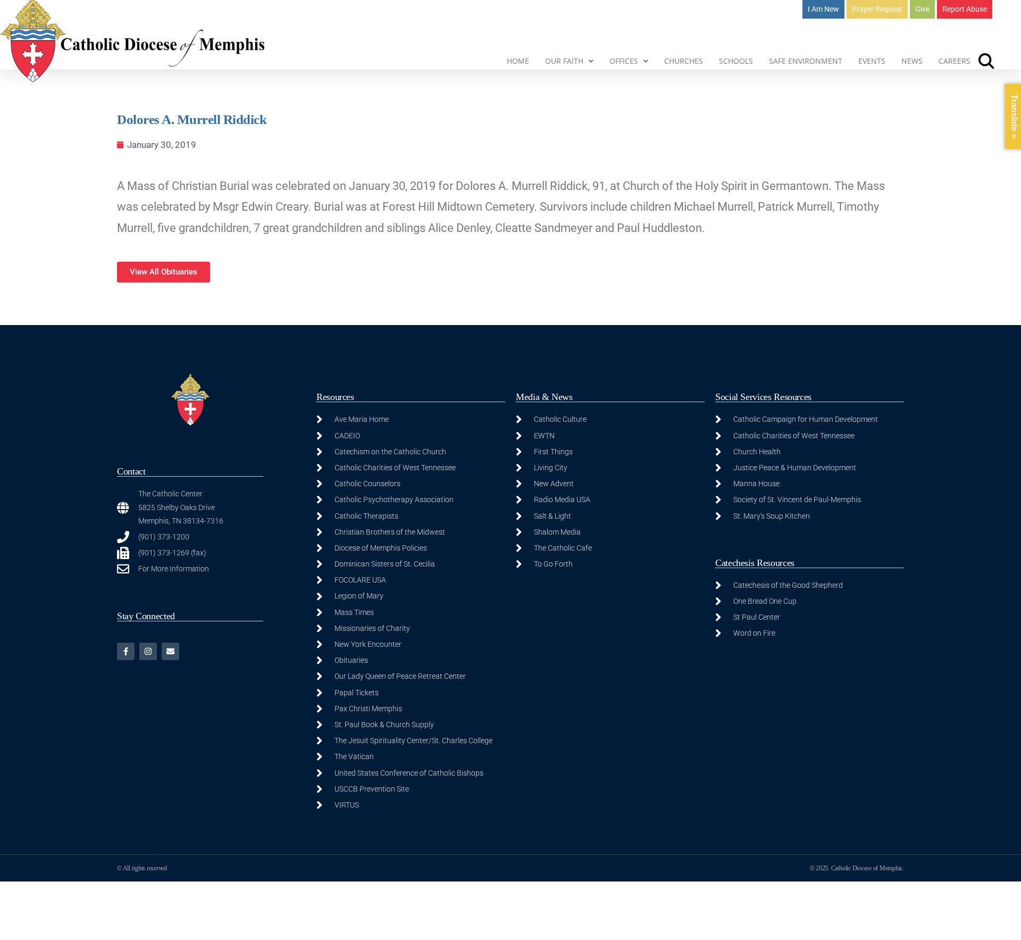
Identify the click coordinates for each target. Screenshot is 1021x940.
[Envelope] (170, 651)
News (912, 61)
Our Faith (564, 61)
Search (986, 61)
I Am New (823, 9)
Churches (683, 61)
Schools (736, 61)
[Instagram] (148, 651)
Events (871, 61)
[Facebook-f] (126, 651)
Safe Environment (805, 61)
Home (518, 61)
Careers (954, 61)
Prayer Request (877, 9)
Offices (623, 61)
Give (922, 9)
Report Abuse (964, 9)
